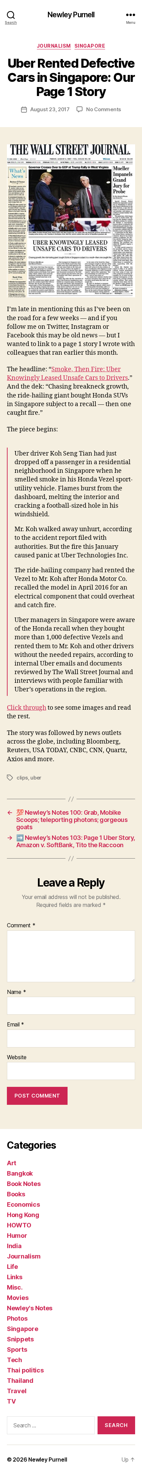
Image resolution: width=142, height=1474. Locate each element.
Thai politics (25, 1370)
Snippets (20, 1339)
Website (17, 1057)
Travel (16, 1391)
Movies (17, 1297)
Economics (23, 1204)
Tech (14, 1359)
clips (22, 777)
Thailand (20, 1380)
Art (11, 1163)
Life (12, 1266)
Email (15, 1025)
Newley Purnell (71, 14)
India (14, 1246)
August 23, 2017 (50, 109)
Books (16, 1194)
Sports (17, 1349)
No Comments (103, 109)
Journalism (54, 46)
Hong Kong (23, 1214)
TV (11, 1401)
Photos (17, 1318)
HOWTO (19, 1225)
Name (16, 992)
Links (14, 1277)
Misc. (15, 1287)
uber (35, 777)
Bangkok (20, 1173)
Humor (17, 1235)
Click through (26, 708)
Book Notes (23, 1183)
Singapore (89, 46)
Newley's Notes (29, 1308)
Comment (21, 925)
